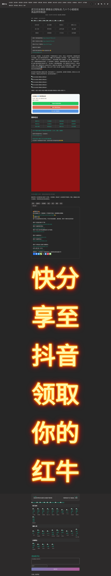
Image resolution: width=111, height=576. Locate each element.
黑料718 (4, 4)
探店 (61, 203)
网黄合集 (40, 2)
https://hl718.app (47, 44)
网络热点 (38, 203)
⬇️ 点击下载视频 (55, 111)
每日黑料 (16, 2)
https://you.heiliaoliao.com (39, 237)
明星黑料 (30, 2)
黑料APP (80, 2)
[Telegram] (98, 4)
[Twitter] (107, 4)
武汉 (53, 203)
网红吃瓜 (45, 2)
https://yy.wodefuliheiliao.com (40, 246)
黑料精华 (35, 2)
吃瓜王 (46, 14)
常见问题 (16, 5)
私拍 (48, 203)
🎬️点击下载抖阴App (55, 107)
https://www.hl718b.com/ (49, 38)
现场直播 (43, 203)
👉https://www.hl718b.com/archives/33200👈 (44, 215)
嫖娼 (57, 203)
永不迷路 (85, 2)
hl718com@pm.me (37, 52)
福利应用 (11, 5)
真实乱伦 (69, 2)
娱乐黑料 (25, 2)
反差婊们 (64, 2)
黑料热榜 (21, 2)
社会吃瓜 (60, 2)
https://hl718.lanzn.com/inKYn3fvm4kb (42, 224)
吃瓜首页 (11, 2)
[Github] (104, 4)
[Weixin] (101, 4)
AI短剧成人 (74, 2)
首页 (32, 18)
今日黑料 (49, 121)
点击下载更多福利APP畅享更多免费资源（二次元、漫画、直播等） (48, 130)
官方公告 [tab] (34, 205)
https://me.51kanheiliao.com (40, 241)
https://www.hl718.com (48, 41)
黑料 (33, 203)
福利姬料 (50, 2)
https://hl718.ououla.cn (39, 250)
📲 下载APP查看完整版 (55, 103)
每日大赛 (55, 2)
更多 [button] (25, 5)
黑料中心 (37, 121)
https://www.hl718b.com (39, 228)
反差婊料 (74, 124)
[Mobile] (95, 4)
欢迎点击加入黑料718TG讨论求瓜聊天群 (42, 138)
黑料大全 (21, 5)
